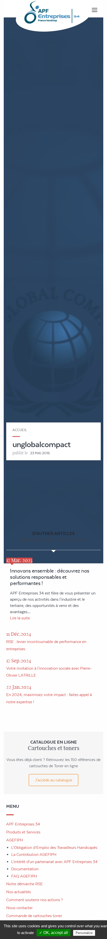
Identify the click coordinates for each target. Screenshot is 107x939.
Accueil (19, 430)
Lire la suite (20, 618)
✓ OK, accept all (53, 933)
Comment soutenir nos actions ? (34, 899)
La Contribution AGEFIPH (33, 854)
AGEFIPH (14, 840)
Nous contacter (19, 907)
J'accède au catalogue (53, 780)
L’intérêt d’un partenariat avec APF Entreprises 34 (54, 861)
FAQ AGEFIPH (24, 876)
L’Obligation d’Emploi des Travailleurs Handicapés (54, 847)
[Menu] (94, 10)
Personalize (84, 933)
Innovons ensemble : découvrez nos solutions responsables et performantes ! (49, 577)
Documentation (25, 869)
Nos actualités (18, 891)
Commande (34, 915)
